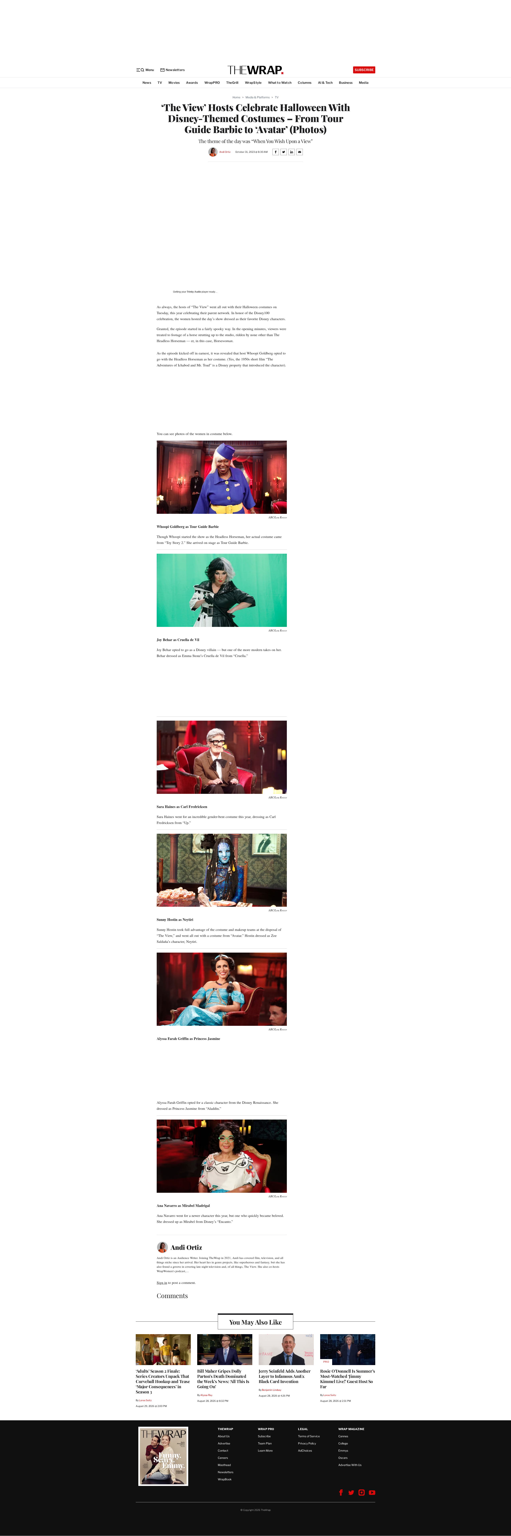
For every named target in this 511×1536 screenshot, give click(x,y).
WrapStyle (253, 83)
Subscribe (364, 70)
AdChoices (305, 1450)
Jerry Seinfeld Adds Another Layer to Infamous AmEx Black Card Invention (285, 1376)
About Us (224, 1436)
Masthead (224, 1465)
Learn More (265, 1450)
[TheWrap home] (255, 70)
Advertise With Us (349, 1465)
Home (236, 97)
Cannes (343, 1436)
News (147, 83)
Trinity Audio (194, 291)
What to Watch (280, 83)
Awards (192, 83)
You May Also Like (255, 1322)
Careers (223, 1457)
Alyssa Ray (206, 1395)
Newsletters (175, 70)
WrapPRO (212, 83)
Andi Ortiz (225, 151)
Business (346, 83)
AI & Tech (325, 83)
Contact (223, 1450)
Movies (174, 83)
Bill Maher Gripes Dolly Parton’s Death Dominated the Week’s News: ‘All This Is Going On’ (223, 1378)
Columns (304, 83)
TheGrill (232, 83)
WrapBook (225, 1479)
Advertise (224, 1443)
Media (363, 83)
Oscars (343, 1457)
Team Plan (265, 1443)
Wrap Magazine (351, 1429)
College (343, 1443)
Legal (303, 1429)
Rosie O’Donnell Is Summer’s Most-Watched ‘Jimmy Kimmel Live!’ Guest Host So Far (347, 1378)
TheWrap (225, 1429)
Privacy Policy (307, 1443)
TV (159, 83)
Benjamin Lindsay (271, 1389)
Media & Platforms (258, 97)
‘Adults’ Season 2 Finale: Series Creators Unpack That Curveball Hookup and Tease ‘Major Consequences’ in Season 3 (163, 1381)
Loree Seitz (145, 1400)
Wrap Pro (266, 1429)
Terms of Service (309, 1436)
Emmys (343, 1450)
